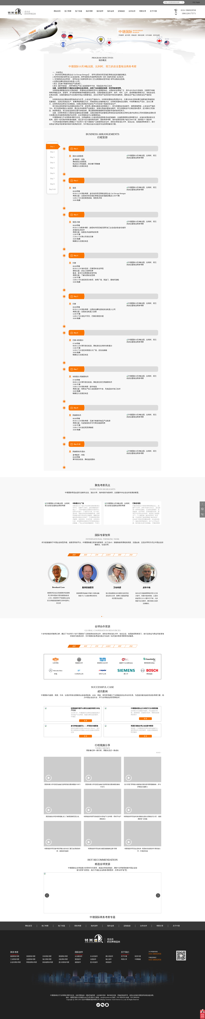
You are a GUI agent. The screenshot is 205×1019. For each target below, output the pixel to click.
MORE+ (158, 752)
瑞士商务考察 (46, 959)
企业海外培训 (101, 995)
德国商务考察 (14, 956)
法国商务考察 (30, 959)
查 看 (85, 720)
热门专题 (78, 11)
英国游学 (78, 959)
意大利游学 (94, 962)
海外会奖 (110, 11)
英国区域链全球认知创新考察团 (142, 726)
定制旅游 (121, 11)
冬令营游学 (94, 956)
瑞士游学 (109, 959)
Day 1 (52, 146)
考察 (93, 995)
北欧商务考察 (63, 959)
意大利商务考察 (64, 962)
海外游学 (100, 11)
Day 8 (52, 184)
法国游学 (93, 959)
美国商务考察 (30, 956)
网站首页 (57, 11)
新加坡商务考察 (47, 962)
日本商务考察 (46, 956)
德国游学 (78, 962)
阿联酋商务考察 (31, 962)
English (198, 2)
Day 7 (52, 179)
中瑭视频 (138, 959)
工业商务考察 (14, 959)
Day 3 (52, 157)
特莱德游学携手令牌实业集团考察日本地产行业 (85, 709)
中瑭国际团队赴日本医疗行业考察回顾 (144, 708)
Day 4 (52, 162)
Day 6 (52, 173)
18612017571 (189, 13)
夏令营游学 (109, 956)
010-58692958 (188, 10)
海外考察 (89, 11)
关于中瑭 (153, 11)
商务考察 (71, 117)
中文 (194, 2)
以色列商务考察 (15, 962)
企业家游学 (78, 956)
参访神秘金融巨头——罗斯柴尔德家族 (84, 726)
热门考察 (67, 11)
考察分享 (159, 926)
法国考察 (131, 117)
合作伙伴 (132, 11)
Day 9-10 (52, 189)
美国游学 (109, 962)
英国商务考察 (63, 956)
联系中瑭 (138, 956)
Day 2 (52, 152)
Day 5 (52, 168)
